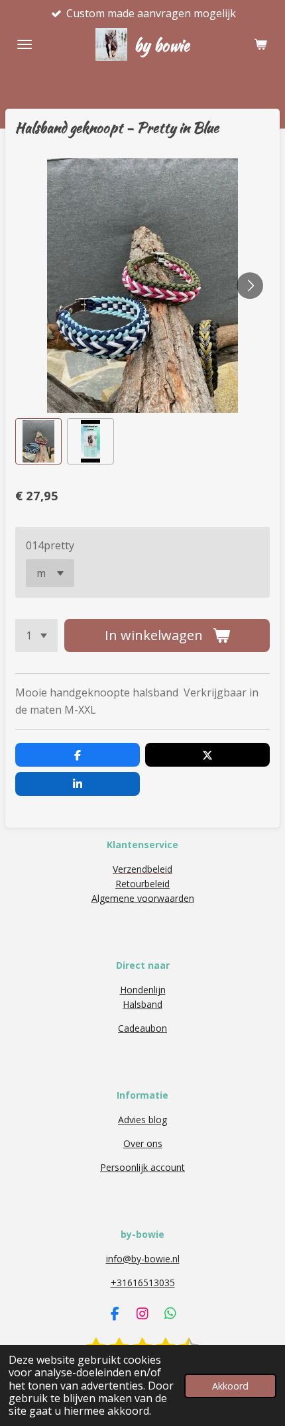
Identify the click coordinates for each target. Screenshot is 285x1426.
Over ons (142, 1143)
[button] (38, 441)
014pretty (50, 545)
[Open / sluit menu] (24, 44)
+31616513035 (143, 1282)
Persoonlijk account (142, 1167)
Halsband (142, 1004)
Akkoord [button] (230, 1386)
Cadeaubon (142, 1028)
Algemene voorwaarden (142, 898)
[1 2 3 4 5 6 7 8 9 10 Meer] (36, 635)
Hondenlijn (143, 989)
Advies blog (142, 1119)
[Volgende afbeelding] (250, 285)
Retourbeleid (142, 883)
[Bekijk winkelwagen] (260, 44)
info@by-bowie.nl (143, 1258)
